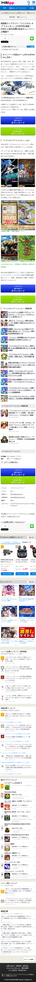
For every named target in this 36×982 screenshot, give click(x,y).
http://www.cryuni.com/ (16, 494)
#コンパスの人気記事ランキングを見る (12, 722)
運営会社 (25, 966)
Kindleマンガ (26, 542)
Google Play (18, 131)
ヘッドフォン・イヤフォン (10, 542)
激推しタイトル (22, 17)
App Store (18, 120)
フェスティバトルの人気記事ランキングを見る (14, 753)
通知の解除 (25, 968)
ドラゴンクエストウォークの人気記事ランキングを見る (16, 733)
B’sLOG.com (22, 970)
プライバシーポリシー (13, 968)
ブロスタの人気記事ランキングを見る (11, 774)
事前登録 (12, 17)
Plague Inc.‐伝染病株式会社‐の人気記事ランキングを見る (16, 762)
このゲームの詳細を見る (10, 462)
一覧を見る (31, 537)
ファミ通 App (7, 3)
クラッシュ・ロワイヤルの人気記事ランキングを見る (15, 741)
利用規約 (19, 966)
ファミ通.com (12, 970)
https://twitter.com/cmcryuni (17, 497)
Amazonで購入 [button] (7, 574)
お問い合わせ (10, 966)
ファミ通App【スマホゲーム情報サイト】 (13, 13)
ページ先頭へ (30, 959)
